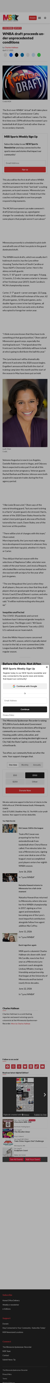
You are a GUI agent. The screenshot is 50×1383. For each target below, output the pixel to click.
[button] (25, 691)
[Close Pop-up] (47, 667)
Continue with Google (27, 686)
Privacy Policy (8, 715)
